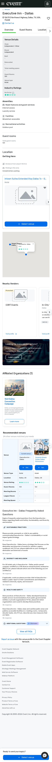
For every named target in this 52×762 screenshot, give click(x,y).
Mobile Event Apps (8, 665)
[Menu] (3, 4)
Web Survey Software (10, 672)
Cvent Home (6, 681)
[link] (20, 295)
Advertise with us (8, 708)
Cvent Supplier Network (10, 649)
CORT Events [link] (12, 305)
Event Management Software (12, 658)
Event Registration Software (12, 662)
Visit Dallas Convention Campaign (10, 401)
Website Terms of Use (10, 704)
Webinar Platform (8, 676)
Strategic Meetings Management (14, 669)
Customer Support (8, 688)
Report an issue (8, 639)
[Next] (49, 30)
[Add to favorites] (48, 18)
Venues (7, 9)
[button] (26, 254)
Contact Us (6, 685)
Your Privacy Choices (9, 692)
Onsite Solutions (8, 652)
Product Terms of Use (10, 701)
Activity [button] (45, 322)
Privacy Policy (7, 697)
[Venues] (47, 3)
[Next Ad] (48, 202)
